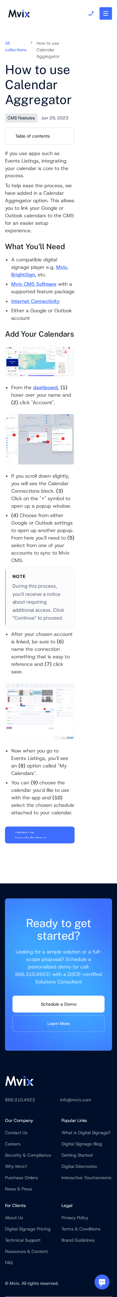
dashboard (45, 387)
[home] (17, 13)
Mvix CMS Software (33, 284)
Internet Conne (28, 301)
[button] (106, 13)
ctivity (53, 301)
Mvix (61, 267)
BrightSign (23, 274)
